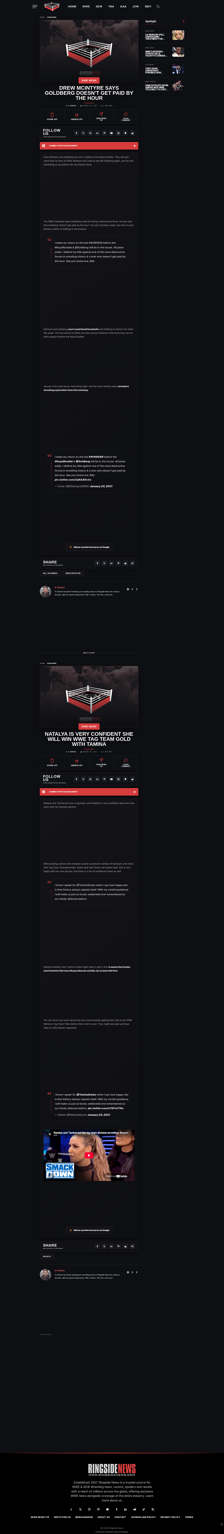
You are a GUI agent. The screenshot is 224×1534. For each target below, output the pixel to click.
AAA (123, 6)
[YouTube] (111, 133)
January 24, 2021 (101, 486)
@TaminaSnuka (86, 1094)
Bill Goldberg (50, 573)
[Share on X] (104, 563)
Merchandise (84, 1517)
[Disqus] (89, 1378)
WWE (86, 6)
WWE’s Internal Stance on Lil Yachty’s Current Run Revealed (155, 54)
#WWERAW (96, 456)
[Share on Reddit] (125, 563)
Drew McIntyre (73, 573)
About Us (104, 1517)
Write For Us (62, 1517)
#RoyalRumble (64, 461)
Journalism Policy (143, 1517)
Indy (148, 6)
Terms (189, 1517)
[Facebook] (76, 133)
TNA (111, 6)
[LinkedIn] (97, 133)
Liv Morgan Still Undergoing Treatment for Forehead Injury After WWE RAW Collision (155, 37)
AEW (99, 6)
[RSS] (153, 1509)
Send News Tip (40, 1517)
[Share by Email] (132, 563)
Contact (120, 1517)
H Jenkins (72, 106)
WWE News (51, 17)
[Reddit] (132, 133)
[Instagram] (118, 133)
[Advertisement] (63, 364)
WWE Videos (150, 81)
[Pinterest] (104, 133)
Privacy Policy (170, 1517)
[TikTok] (144, 1509)
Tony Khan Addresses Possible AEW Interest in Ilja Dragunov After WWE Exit (155, 71)
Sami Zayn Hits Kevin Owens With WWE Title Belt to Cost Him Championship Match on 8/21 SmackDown (156, 87)
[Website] (128, 589)
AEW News (149, 64)
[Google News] (90, 133)
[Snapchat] (125, 133)
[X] (83, 133)
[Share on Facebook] (97, 563)
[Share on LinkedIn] (111, 563)
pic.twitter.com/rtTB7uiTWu (106, 1108)
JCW (135, 6)
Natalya (47, 1256)
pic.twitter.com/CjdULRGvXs (73, 479)
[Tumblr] (116, 1509)
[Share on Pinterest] (118, 563)
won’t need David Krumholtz (83, 329)
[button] (158, 6)
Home (72, 6)
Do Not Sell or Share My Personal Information (112, 1532)
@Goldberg (83, 461)
